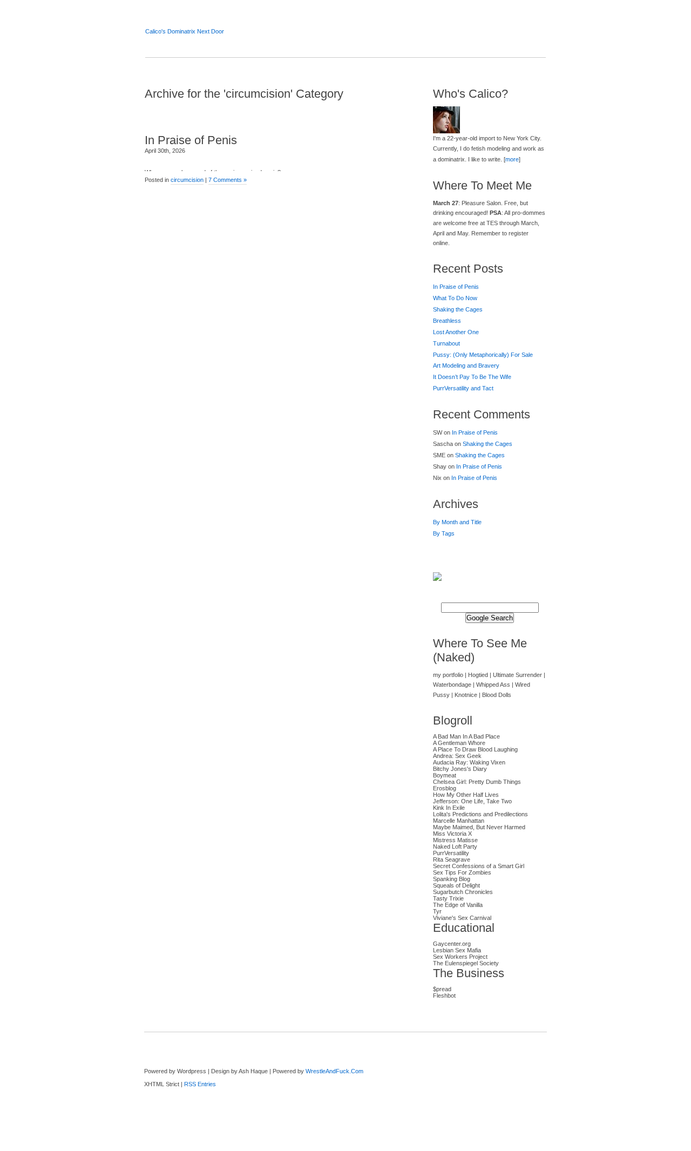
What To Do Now (455, 298)
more (512, 159)
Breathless (447, 320)
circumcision (187, 180)
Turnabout (446, 343)
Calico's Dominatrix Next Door (184, 31)
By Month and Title (457, 522)
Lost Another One (456, 332)
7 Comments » (227, 180)
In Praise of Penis (191, 140)
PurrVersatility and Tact (463, 388)
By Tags (444, 533)
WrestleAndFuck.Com (334, 1071)
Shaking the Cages (458, 309)
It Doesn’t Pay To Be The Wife (472, 377)
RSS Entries (200, 1084)
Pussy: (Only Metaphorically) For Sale (483, 354)
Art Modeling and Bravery (466, 365)
